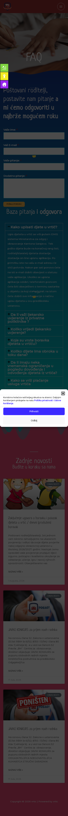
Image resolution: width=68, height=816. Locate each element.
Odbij (34, 420)
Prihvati (34, 411)
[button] (63, 393)
